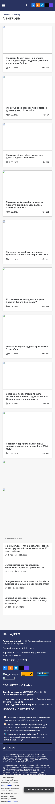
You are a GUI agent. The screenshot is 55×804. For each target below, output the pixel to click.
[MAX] (51, 5)
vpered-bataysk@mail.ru (23, 695)
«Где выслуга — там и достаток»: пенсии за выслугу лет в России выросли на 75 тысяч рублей (27, 548)
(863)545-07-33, (32, 692)
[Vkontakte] (33, 5)
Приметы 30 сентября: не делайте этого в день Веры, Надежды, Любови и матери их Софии (27, 60)
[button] (3, 5)
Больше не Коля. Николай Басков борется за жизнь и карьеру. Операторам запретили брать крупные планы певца (25, 737)
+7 (24, 692)
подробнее (6, 785)
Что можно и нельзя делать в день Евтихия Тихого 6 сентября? (25, 300)
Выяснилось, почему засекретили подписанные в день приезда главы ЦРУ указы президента (27, 718)
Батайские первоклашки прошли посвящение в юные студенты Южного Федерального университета (27, 396)
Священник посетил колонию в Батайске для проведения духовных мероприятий (27, 582)
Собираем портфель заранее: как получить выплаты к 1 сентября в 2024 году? (27, 446)
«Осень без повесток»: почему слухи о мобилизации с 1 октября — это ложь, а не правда (26, 600)
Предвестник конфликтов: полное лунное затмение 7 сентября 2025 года (27, 253)
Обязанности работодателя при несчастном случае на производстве (24, 566)
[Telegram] (42, 5)
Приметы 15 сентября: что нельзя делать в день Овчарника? (24, 156)
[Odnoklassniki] (38, 5)
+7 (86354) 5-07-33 (42, 699)
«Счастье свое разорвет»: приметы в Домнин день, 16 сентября (26, 109)
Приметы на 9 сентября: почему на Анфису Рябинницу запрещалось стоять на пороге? (24, 205)
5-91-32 (43, 692)
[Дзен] (47, 5)
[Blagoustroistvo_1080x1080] (27, 512)
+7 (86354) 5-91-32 (43, 704)
